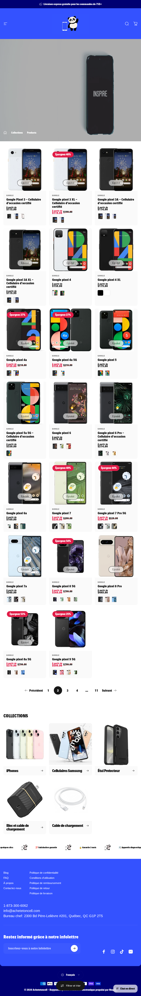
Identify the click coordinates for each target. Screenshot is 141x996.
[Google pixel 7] (70, 483)
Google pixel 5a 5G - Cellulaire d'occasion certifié (20, 436)
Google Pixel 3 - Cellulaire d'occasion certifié (23, 201)
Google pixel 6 (61, 433)
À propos (8, 883)
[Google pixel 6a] (24, 483)
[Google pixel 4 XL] (116, 249)
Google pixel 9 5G (63, 659)
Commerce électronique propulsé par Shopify (93, 989)
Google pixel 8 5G (63, 586)
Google (10, 195)
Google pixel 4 (61, 280)
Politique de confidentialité (44, 872)
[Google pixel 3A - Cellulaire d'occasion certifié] (116, 169)
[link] (53, 916)
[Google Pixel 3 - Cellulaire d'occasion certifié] (24, 169)
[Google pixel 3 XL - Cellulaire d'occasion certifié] (70, 169)
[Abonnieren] (74, 948)
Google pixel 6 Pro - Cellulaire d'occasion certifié (111, 436)
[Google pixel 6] (70, 403)
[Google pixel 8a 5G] (24, 629)
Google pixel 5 (107, 360)
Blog (5, 872)
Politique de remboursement (45, 883)
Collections (17, 132)
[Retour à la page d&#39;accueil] (5, 132)
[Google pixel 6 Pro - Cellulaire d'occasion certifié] (116, 403)
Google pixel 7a (16, 586)
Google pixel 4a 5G (64, 360)
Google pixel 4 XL (109, 280)
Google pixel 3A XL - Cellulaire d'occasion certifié (20, 283)
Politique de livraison (41, 893)
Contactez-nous (12, 888)
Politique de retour (40, 888)
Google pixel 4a (16, 360)
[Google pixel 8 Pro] (116, 556)
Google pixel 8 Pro (110, 586)
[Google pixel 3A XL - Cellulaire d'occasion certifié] (24, 249)
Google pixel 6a (16, 513)
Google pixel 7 (61, 513)
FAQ (6, 878)
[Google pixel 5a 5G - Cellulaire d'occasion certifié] (24, 403)
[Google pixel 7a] (24, 556)
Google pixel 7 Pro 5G (112, 513)
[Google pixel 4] (70, 249)
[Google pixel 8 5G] (70, 556)
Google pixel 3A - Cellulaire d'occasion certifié (116, 201)
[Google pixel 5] (116, 330)
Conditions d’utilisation (42, 878)
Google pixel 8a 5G (18, 659)
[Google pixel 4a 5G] (70, 330)
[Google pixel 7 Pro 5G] (116, 483)
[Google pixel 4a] (24, 330)
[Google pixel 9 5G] (70, 629)
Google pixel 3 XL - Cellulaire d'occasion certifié (66, 203)
